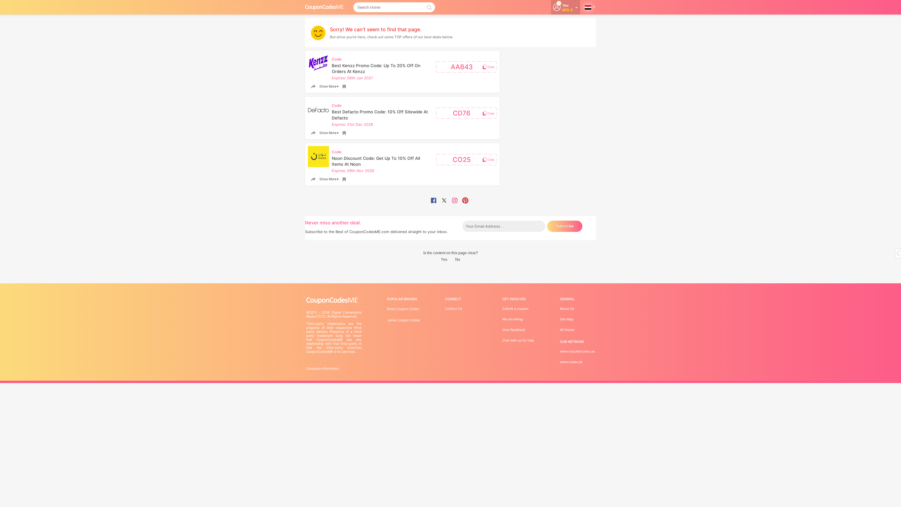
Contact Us (453, 309)
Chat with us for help (518, 340)
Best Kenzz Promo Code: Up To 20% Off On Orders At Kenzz (376, 68)
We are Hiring (512, 319)
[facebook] (433, 201)
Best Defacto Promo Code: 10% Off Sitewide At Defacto (380, 114)
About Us (567, 309)
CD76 (461, 113)
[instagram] (454, 201)
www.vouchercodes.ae (577, 351)
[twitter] (444, 201)
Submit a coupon (515, 309)
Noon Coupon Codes (403, 309)
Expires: (339, 78)
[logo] (324, 7)
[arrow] (898, 253)
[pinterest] (465, 201)
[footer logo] (334, 300)
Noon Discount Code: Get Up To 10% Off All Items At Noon (376, 161)
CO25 (462, 160)
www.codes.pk (571, 362)
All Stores (567, 330)
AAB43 (462, 67)
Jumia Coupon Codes (403, 320)
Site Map (566, 319)
